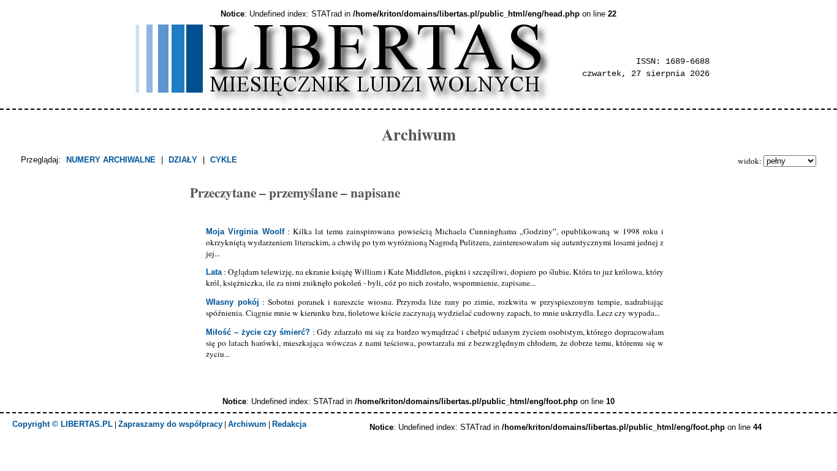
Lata (214, 272)
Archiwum (247, 424)
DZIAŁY (183, 159)
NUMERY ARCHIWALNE (111, 159)
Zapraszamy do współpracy (170, 424)
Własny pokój (232, 302)
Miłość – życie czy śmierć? (258, 332)
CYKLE (223, 159)
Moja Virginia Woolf (245, 231)
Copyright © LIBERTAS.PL (62, 424)
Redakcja (289, 424)
